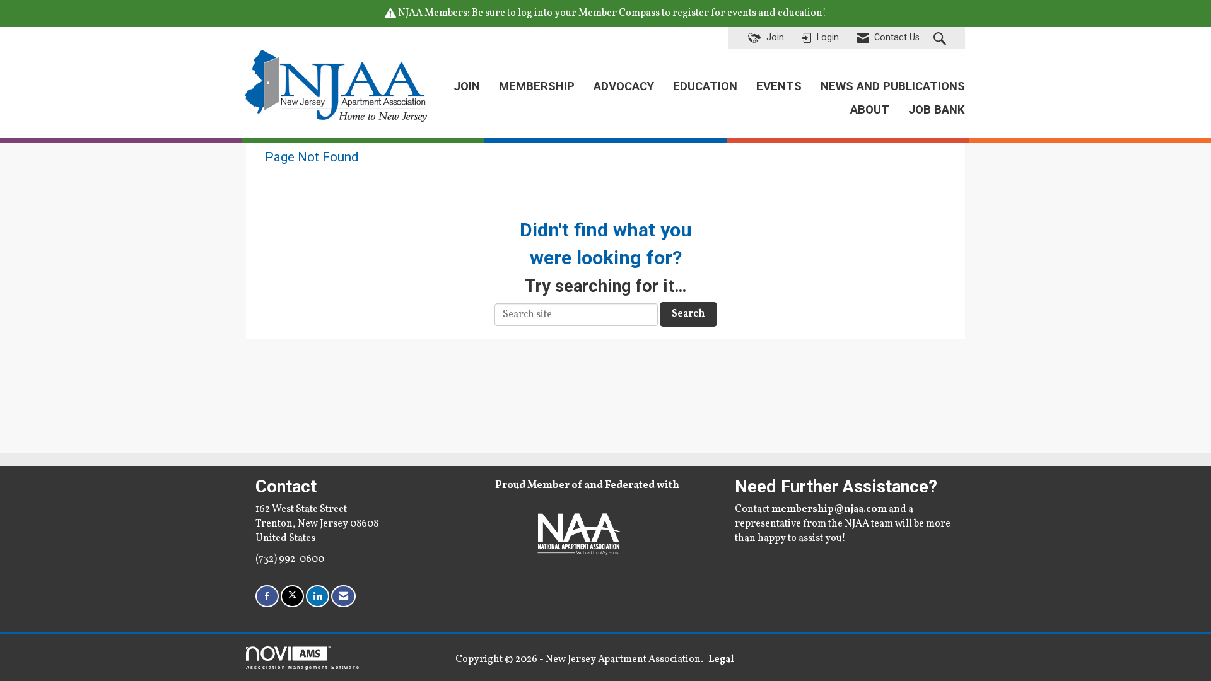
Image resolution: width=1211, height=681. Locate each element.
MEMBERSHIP (537, 86)
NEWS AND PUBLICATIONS (893, 86)
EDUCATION (705, 86)
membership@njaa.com (829, 509)
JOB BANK (936, 110)
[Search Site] (941, 38)
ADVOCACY (624, 86)
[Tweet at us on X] (292, 596)
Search (688, 314)
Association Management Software (303, 667)
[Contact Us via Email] (343, 596)
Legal (721, 659)
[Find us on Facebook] (267, 596)
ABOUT (869, 110)
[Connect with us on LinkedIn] (317, 596)
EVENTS (779, 86)
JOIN (466, 86)
